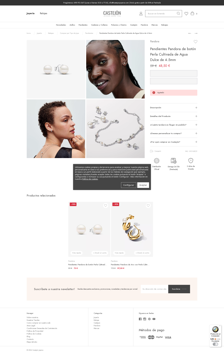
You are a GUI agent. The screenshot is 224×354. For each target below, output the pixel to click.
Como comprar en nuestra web (38, 323)
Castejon (97, 323)
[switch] (215, 344)
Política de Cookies (34, 333)
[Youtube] (154, 319)
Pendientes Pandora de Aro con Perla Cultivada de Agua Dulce (130, 264)
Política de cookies (90, 179)
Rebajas (164, 24)
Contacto (30, 339)
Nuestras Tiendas (33, 320)
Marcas (155, 24)
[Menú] (219, 326)
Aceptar (143, 185)
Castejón (133, 24)
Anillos (72, 24)
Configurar (128, 185)
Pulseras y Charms (119, 24)
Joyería (30, 13)
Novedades (61, 24)
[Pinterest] (149, 319)
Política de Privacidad (35, 331)
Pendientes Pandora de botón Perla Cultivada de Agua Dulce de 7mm (88, 264)
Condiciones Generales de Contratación (42, 328)
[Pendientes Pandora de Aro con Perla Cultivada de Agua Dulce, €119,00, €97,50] (131, 229)
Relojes (43, 13)
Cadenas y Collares (99, 24)
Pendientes (83, 24)
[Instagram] (144, 319)
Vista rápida (76, 253)
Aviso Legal (31, 325)
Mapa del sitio (32, 342)
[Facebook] (140, 319)
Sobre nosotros (32, 317)
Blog (28, 336)
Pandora (144, 24)
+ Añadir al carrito (99, 253)
